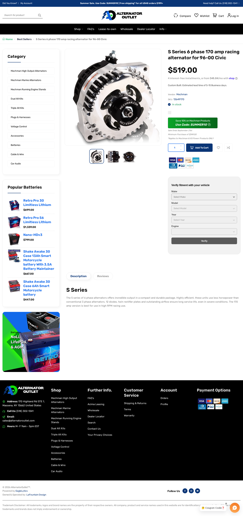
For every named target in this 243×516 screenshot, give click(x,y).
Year (173, 214)
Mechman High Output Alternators (29, 71)
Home (9, 39)
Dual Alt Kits (17, 98)
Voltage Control (19, 126)
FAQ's (91, 398)
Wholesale (93, 410)
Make (174, 191)
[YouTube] (197, 490)
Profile (164, 404)
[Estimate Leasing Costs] (169, 112)
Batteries (15, 145)
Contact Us (94, 428)
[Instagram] (191, 490)
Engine (175, 226)
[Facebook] (184, 490)
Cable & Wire (17, 154)
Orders (164, 398)
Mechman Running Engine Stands (28, 89)
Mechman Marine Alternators (26, 80)
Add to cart (201, 147)
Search (92, 422)
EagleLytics (22, 491)
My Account (26, 3)
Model (174, 203)
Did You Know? (9, 3)
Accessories (17, 135)
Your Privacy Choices (100, 434)
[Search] (40, 15)
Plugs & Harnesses (20, 117)
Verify (204, 241)
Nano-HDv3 (32, 235)
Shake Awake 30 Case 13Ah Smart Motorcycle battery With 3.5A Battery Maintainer (38, 260)
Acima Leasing (96, 404)
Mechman (181, 94)
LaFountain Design (36, 494)
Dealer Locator (96, 416)
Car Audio (16, 163)
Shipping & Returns (135, 403)
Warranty (129, 415)
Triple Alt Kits (17, 108)
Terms (127, 409)
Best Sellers (24, 39)
